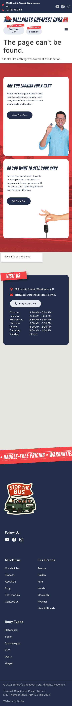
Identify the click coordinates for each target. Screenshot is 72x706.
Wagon (9, 663)
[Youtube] (57, 6)
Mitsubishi (43, 595)
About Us (10, 581)
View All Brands (46, 608)
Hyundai (42, 601)
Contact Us (12, 601)
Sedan (8, 636)
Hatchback (11, 630)
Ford (40, 581)
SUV (7, 650)
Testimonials (12, 595)
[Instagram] (68, 6)
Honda (41, 588)
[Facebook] (63, 6)
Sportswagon (12, 643)
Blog (7, 588)
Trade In (9, 575)
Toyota (42, 568)
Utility (8, 656)
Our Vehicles (12, 568)
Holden (42, 575)
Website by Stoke (13, 701)
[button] (66, 29)
